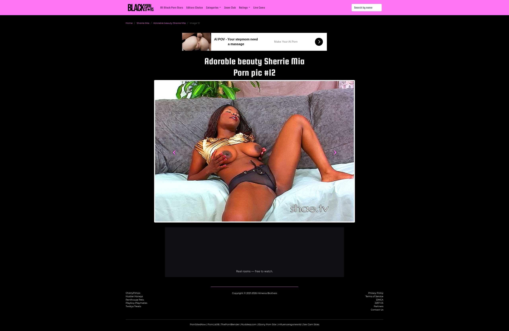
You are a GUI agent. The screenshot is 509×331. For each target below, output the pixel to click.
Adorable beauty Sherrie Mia (169, 23)
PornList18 (213, 324)
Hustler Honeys (134, 296)
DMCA (379, 299)
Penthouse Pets (135, 299)
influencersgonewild (289, 324)
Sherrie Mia (143, 23)
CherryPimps (133, 293)
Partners (378, 306)
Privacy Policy (375, 293)
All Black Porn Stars (171, 7)
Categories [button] (212, 7)
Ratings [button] (243, 7)
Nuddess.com (248, 324)
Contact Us (377, 309)
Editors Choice (194, 7)
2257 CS (379, 303)
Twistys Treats (133, 306)
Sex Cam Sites (311, 324)
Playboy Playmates (136, 303)
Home (129, 23)
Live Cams (259, 7)
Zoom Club (230, 7)
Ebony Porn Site (267, 324)
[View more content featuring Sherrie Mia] (254, 151)
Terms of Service (374, 296)
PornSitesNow (198, 324)
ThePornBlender (230, 324)
